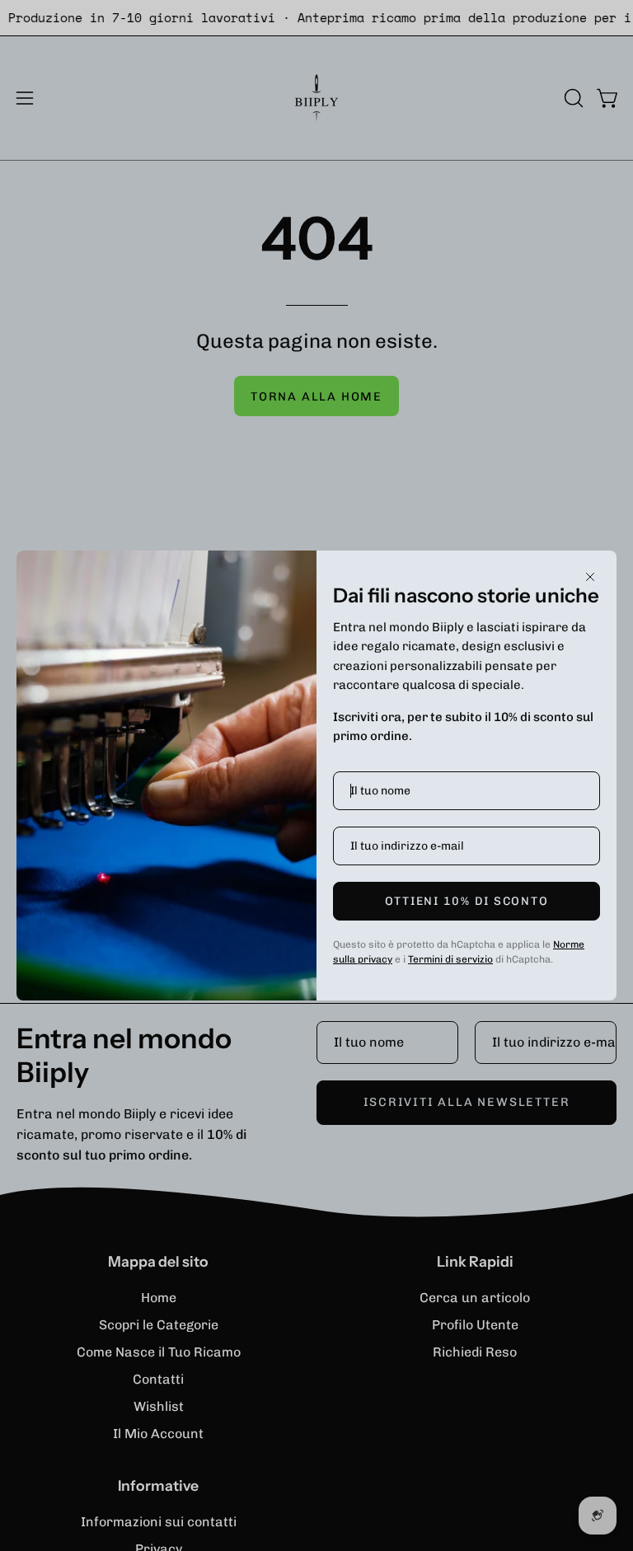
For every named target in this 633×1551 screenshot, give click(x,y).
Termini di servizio (450, 959)
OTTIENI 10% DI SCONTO (467, 901)
